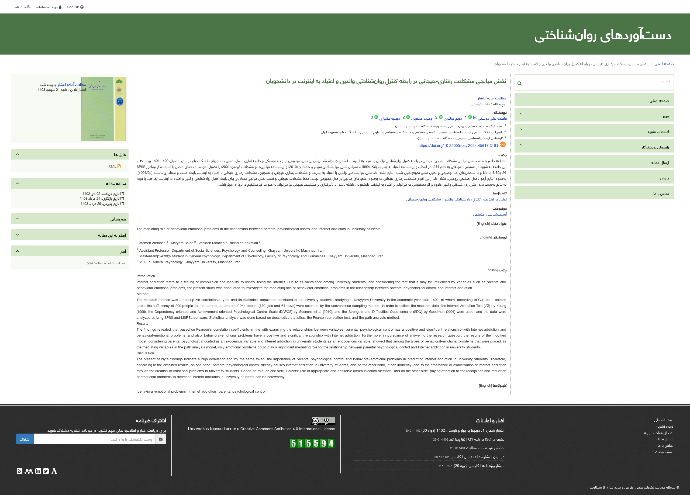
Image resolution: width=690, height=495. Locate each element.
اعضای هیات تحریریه (658, 432)
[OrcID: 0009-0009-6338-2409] (441, 117)
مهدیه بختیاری (390, 118)
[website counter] (312, 442)
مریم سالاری (453, 118)
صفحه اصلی (664, 63)
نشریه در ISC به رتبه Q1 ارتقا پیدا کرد (476, 438)
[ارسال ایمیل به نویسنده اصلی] (475, 117)
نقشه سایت (664, 451)
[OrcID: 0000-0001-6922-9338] (376, 117)
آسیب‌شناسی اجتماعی (490, 213)
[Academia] (53, 472)
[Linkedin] (38, 472)
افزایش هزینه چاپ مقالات (485, 447)
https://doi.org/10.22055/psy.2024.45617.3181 (458, 145)
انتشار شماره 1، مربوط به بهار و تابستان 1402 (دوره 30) (463, 430)
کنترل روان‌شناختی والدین (462, 198)
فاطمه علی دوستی (492, 118)
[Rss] (19, 472)
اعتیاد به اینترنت (495, 198)
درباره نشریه (665, 426)
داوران (664, 177)
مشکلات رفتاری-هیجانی (423, 198)
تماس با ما (661, 193)
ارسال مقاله (660, 162)
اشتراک (25, 438)
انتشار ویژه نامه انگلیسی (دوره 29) (479, 465)
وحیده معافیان (422, 118)
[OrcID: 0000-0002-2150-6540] (470, 117)
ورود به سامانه (47, 6)
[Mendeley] (28, 472)
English (73, 6)
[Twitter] (45, 472)
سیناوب (596, 486)
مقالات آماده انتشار (492, 97)
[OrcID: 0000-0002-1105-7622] (408, 117)
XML (113, 165)
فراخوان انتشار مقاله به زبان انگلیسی (477, 456)
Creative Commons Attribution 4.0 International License (287, 428)
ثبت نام (21, 6)
